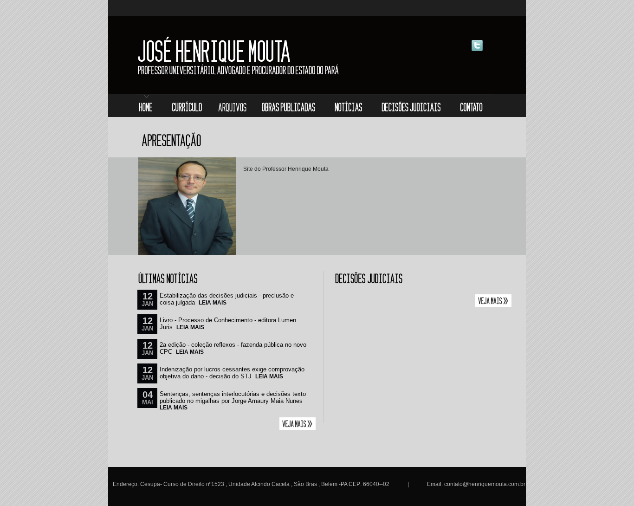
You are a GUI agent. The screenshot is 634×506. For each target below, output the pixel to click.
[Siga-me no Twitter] (477, 49)
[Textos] (231, 106)
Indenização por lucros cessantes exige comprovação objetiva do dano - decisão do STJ (232, 373)
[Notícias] (349, 106)
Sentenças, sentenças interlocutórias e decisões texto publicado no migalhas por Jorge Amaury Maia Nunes (233, 397)
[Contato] (470, 106)
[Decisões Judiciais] (412, 106)
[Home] (148, 106)
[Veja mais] (297, 428)
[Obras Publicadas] (288, 106)
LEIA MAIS (212, 302)
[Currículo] (187, 106)
